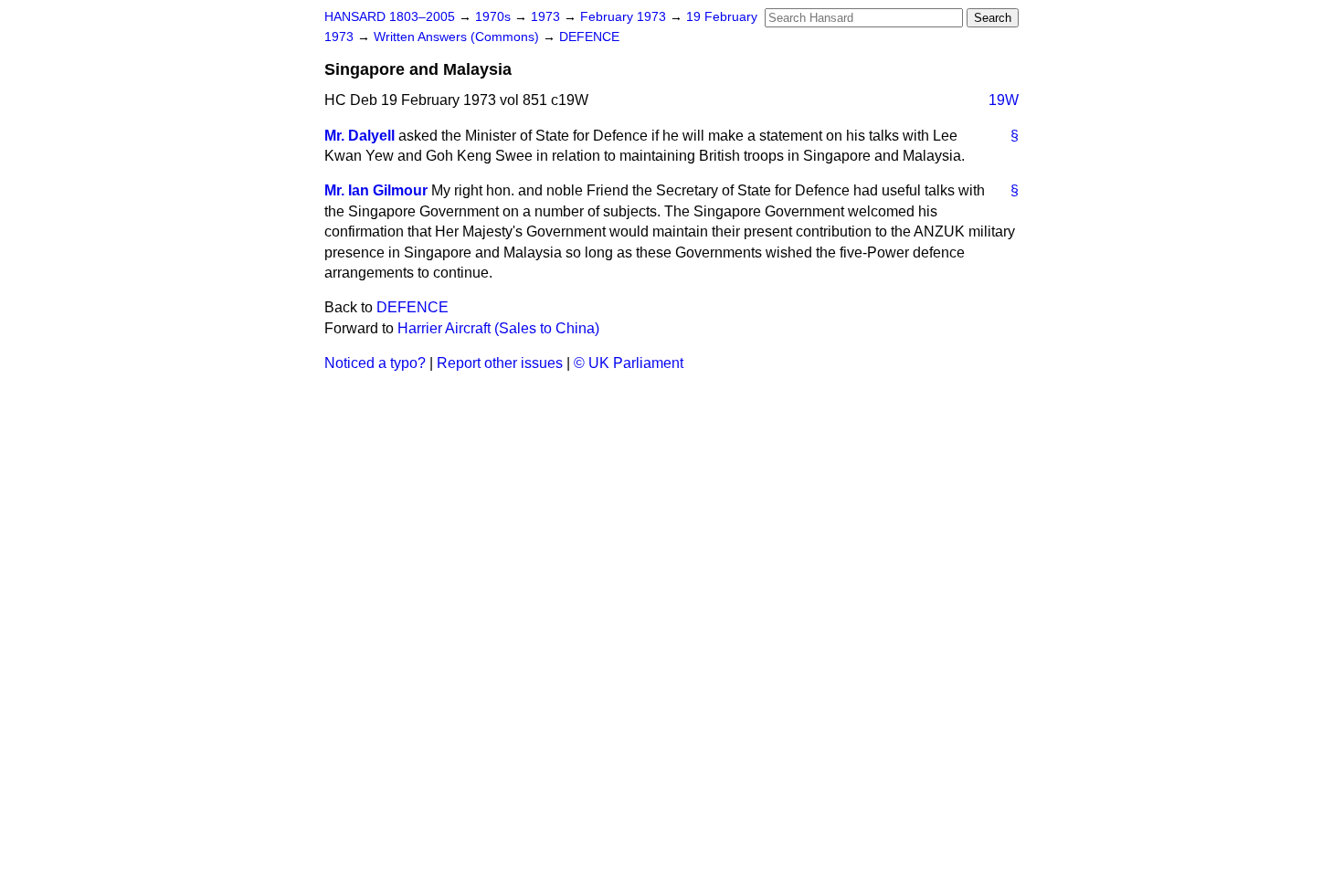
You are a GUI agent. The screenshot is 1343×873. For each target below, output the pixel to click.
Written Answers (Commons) (458, 37)
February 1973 (625, 17)
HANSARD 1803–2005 (389, 17)
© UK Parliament (628, 363)
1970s (494, 17)
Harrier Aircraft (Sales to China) (498, 328)
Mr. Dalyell (359, 135)
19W (1004, 100)
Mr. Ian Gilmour (376, 190)
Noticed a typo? (375, 363)
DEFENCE (589, 37)
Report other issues (500, 363)
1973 (547, 17)
